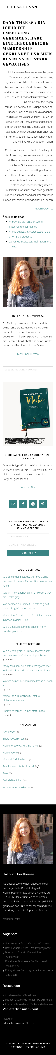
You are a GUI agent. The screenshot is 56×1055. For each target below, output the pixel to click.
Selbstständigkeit (12, 780)
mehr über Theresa (28, 353)
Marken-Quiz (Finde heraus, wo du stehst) (28, 999)
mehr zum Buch (28, 487)
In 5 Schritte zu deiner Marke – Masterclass (29, 1004)
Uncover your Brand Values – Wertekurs (27, 943)
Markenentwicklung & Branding (20, 745)
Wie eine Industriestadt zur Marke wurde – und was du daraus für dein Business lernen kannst (27, 581)
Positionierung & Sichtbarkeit (19, 766)
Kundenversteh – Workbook (20, 995)
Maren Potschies (44, 208)
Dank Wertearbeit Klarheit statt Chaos (24, 710)
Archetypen (9, 731)
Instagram (8, 1018)
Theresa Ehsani (21, 7)
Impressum (40, 1043)
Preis (5, 773)
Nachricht (31, 1023)
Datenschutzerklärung (28, 1047)
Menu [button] (49, 6)
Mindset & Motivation (14, 759)
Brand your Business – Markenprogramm (28, 948)
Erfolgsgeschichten (14, 738)
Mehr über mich (12, 918)
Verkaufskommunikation (16, 787)
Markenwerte (10, 752)
